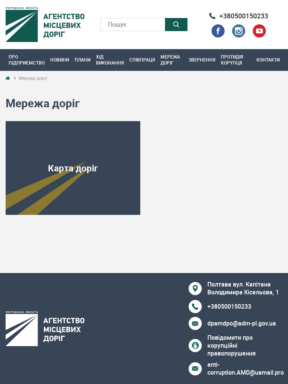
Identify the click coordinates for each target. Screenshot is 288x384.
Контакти (268, 60)
